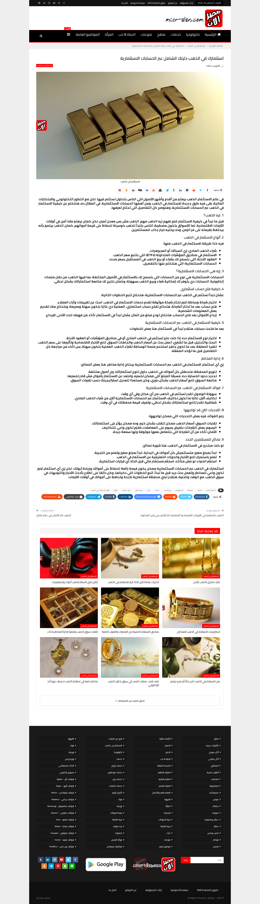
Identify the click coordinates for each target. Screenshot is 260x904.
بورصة (119, 806)
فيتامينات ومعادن (114, 846)
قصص (216, 846)
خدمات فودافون (115, 772)
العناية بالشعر (165, 786)
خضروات (118, 833)
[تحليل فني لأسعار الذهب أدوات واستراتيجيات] (69, 558)
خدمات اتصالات (115, 786)
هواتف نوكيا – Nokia (64, 826)
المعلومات (179, 490)
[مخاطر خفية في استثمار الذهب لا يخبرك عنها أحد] (69, 657)
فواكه (216, 840)
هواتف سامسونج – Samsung (60, 806)
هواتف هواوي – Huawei (62, 833)
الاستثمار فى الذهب (44, 65)
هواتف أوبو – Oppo (65, 786)
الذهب (199, 490)
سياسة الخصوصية (138, 3)
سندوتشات (214, 793)
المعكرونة (214, 786)
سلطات (215, 806)
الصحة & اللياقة (164, 766)
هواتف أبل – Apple (65, 779)
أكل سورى (214, 752)
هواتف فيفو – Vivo (65, 820)
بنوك (120, 799)
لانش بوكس (213, 833)
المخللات (215, 779)
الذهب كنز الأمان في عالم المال (53, 515)
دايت (168, 833)
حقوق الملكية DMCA (157, 3)
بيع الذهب (167, 490)
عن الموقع (172, 3)
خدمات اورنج (116, 766)
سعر (149, 490)
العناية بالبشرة (164, 779)
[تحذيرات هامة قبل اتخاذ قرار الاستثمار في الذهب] (130, 558)
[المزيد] (68, 34)
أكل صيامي (213, 759)
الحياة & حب (127, 34)
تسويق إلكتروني (66, 772)
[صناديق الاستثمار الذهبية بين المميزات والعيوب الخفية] (130, 607)
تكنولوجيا (193, 34)
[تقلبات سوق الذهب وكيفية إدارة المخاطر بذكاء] (69, 607)
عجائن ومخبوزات (211, 820)
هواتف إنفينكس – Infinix (62, 793)
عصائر (216, 826)
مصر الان (40, 898)
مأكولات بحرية (212, 745)
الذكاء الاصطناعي (66, 766)
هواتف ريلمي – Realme (63, 799)
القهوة (167, 799)
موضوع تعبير (165, 846)
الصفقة (190, 490)
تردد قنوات (117, 826)
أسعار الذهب (210, 490)
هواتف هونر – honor (64, 840)
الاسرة (168, 745)
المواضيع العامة (88, 34)
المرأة (109, 34)
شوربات (215, 813)
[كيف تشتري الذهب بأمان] (191, 558)
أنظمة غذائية (165, 739)
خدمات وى (117, 779)
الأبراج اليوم (117, 793)
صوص (216, 799)
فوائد (116, 490)
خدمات (176, 34)
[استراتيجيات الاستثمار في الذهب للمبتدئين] (191, 607)
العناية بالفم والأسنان (161, 793)
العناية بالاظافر (164, 772)
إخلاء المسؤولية (186, 3)
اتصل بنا (125, 3)
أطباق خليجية (213, 772)
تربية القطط (166, 826)
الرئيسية (210, 34)
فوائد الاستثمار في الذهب (100, 490)
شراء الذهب (126, 490)
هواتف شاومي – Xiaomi (62, 813)
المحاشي (215, 766)
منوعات (146, 34)
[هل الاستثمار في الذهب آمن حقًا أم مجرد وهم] (191, 657)
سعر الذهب (139, 490)
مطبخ (161, 34)
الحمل (168, 752)
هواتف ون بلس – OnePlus (61, 846)
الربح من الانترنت (115, 739)
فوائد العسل (116, 840)
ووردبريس (69, 759)
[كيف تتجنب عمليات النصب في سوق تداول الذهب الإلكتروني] (130, 657)
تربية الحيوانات (164, 820)
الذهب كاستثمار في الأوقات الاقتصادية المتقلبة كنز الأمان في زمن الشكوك (182, 515)
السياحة (167, 813)
